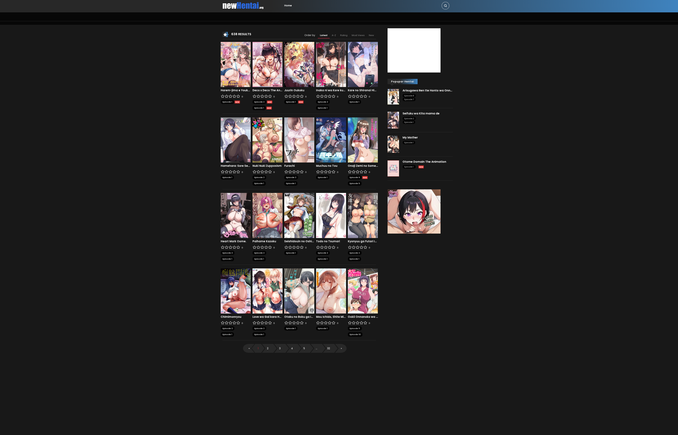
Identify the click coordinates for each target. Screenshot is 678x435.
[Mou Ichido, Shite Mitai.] (331, 290)
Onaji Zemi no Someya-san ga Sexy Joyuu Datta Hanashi (363, 165)
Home (288, 5)
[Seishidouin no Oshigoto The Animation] (299, 215)
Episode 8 (409, 95)
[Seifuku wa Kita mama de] (393, 120)
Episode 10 (355, 334)
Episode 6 (355, 177)
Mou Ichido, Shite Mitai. (331, 316)
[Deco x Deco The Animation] (267, 64)
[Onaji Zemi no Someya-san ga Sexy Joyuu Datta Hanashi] (363, 139)
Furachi (289, 165)
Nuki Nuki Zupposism (267, 165)
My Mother (410, 137)
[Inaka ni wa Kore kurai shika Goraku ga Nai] (331, 64)
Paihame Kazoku (264, 241)
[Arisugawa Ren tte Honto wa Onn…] (393, 96)
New (371, 35)
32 (328, 348)
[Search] (445, 6)
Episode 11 (355, 328)
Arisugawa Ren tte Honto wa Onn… (427, 90)
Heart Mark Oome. (233, 241)
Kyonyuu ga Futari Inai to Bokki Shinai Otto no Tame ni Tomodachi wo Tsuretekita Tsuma (363, 241)
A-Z (334, 35)
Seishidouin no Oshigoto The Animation (299, 241)
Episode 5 (355, 183)
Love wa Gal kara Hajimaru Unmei (267, 316)
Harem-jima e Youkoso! (236, 90)
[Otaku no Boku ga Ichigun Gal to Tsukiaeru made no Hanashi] (299, 290)
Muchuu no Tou (326, 165)
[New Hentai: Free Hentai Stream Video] (242, 5)
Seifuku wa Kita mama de (421, 113)
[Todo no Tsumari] (331, 215)
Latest (324, 35)
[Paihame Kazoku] (267, 215)
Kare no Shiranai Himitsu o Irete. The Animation (363, 90)
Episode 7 (409, 99)
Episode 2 (259, 101)
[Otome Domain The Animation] (393, 168)
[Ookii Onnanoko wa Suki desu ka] (363, 290)
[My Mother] (393, 144)
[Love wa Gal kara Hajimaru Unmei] (267, 290)
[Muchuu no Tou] (331, 139)
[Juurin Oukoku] (299, 64)
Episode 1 (227, 101)
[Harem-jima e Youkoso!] (236, 64)
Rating (343, 35)
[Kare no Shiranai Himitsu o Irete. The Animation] (363, 64)
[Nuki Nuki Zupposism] (267, 139)
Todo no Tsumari (328, 241)
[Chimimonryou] (236, 290)
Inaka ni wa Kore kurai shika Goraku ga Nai (331, 90)
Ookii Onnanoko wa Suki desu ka (363, 316)
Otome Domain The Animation (424, 162)
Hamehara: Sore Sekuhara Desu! (236, 165)
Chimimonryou (231, 316)
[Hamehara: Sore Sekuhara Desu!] (236, 139)
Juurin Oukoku (294, 90)
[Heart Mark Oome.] (236, 215)
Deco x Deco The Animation (267, 90)
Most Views (358, 35)
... (316, 348)
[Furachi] (299, 139)
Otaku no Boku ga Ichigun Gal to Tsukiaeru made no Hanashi (299, 316)
